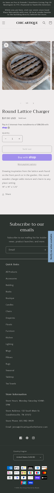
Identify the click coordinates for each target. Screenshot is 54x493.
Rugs (8, 364)
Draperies (10, 318)
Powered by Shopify (33, 487)
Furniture (10, 331)
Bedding (9, 285)
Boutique (10, 298)
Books (9, 292)
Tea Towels (11, 384)
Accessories (11, 279)
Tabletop (10, 377)
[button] (3, 23)
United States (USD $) (25, 457)
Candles (9, 305)
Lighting (9, 344)
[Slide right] (33, 103)
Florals (9, 324)
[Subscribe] (45, 249)
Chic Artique (23, 487)
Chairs (9, 311)
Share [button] (8, 194)
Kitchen (9, 338)
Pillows (9, 357)
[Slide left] (21, 103)
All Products (11, 272)
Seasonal (10, 370)
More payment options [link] (27, 164)
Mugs (8, 351)
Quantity (6, 133)
